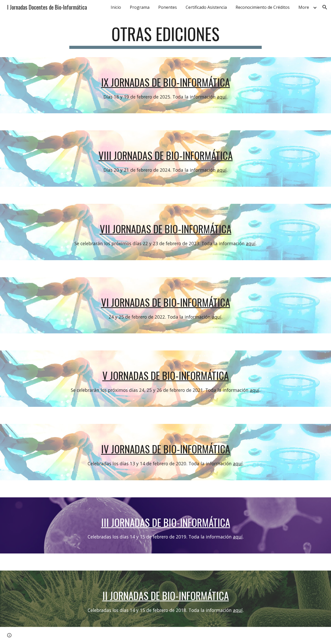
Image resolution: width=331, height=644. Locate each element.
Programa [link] (139, 7)
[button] (325, 7)
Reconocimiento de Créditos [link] (263, 7)
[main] (165, 36)
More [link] (303, 7)
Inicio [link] (116, 7)
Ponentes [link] (167, 7)
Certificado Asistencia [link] (206, 7)
